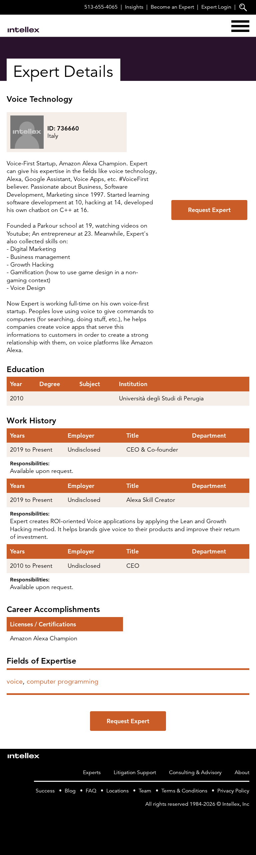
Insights (134, 7)
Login (216, 7)
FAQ (91, 790)
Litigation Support (135, 772)
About (242, 772)
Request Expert (209, 210)
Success (45, 790)
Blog (70, 790)
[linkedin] (245, 818)
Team (145, 790)
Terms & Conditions (184, 790)
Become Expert (172, 7)
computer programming (62, 681)
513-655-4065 (101, 7)
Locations (117, 790)
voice (15, 681)
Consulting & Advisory (195, 772)
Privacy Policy (233, 790)
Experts (92, 772)
